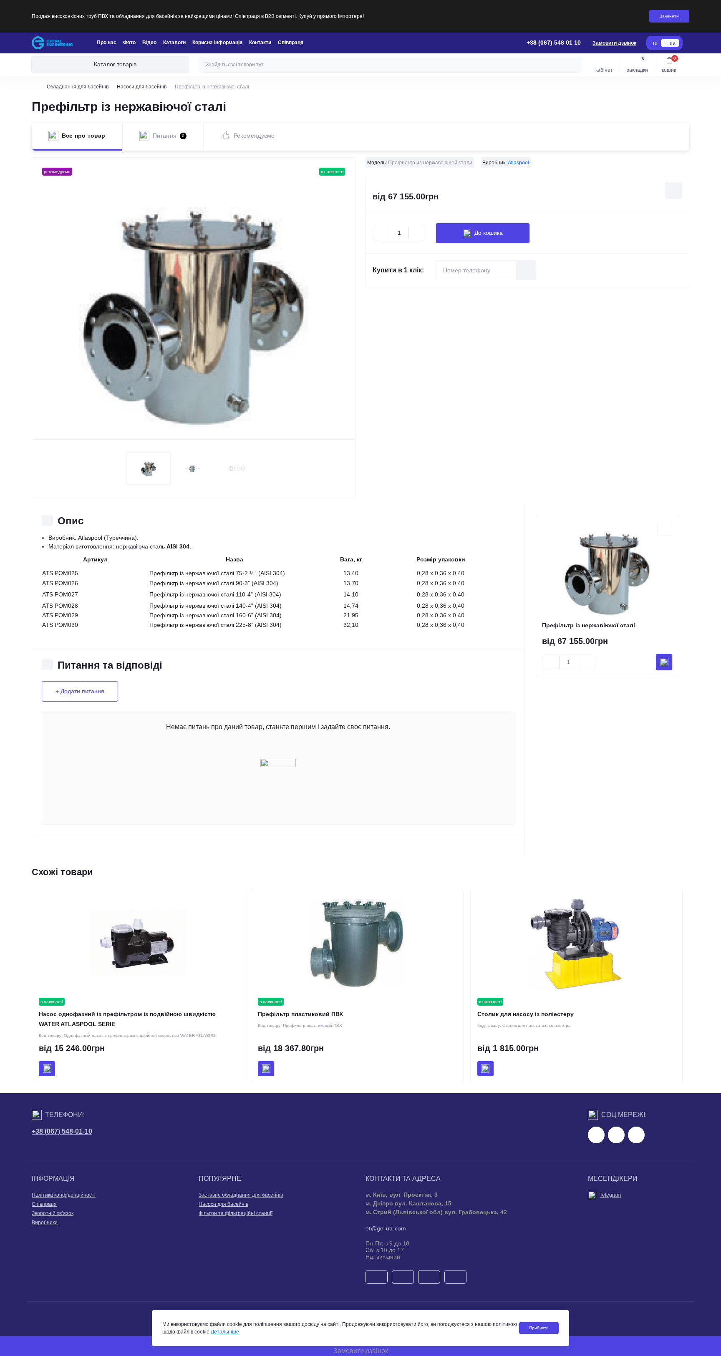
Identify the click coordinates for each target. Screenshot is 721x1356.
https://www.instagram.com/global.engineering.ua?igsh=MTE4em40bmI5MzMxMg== (616, 1135)
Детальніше (225, 1332)
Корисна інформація (217, 42)
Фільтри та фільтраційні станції (235, 1213)
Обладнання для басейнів (77, 87)
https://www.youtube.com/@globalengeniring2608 (636, 1135)
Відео (149, 42)
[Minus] (381, 233)
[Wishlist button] (674, 190)
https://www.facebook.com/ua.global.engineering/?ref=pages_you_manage (596, 1135)
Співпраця (290, 42)
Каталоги (174, 42)
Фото (129, 42)
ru (655, 43)
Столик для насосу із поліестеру (525, 1014)
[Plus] (417, 233)
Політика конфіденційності (64, 1195)
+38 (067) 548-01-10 (62, 1131)
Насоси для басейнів (141, 87)
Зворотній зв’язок (52, 1213)
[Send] (526, 270)
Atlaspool (518, 163)
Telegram (610, 1195)
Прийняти (539, 1328)
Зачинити (669, 16)
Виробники (45, 1222)
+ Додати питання (79, 691)
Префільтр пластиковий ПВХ (300, 1014)
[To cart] (664, 662)
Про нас (106, 42)
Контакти (260, 42)
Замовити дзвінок (614, 43)
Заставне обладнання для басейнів (241, 1195)
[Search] (574, 65)
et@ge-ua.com (386, 1228)
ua (673, 43)
